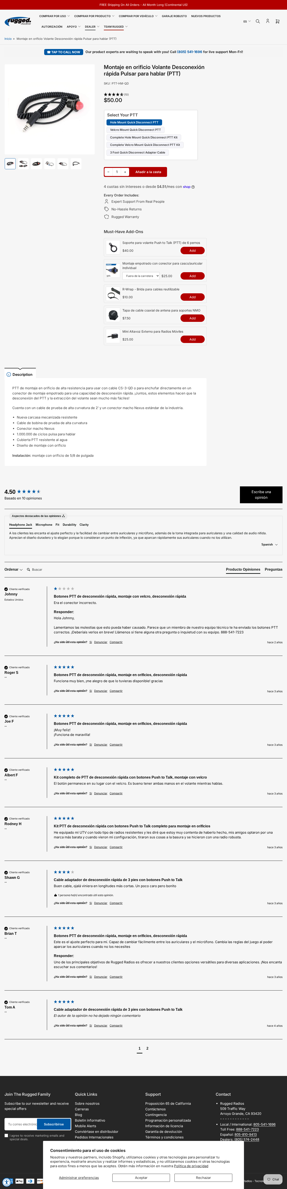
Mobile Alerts (85, 1126)
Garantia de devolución (163, 1131)
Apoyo (72, 26)
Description (23, 374)
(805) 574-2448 (246, 1139)
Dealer (90, 26)
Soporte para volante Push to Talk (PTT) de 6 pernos (161, 243)
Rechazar (203, 1178)
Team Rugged (114, 26)
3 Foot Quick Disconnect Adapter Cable (137, 152)
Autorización (51, 26)
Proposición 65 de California (168, 1103)
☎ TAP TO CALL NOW (63, 52)
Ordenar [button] (11, 569)
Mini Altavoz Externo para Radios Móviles (152, 331)
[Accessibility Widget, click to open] (6, 1182)
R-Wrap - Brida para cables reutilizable (150, 289)
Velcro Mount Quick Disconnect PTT (135, 129)
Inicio (8, 38)
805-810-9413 (246, 1134)
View (113, 252)
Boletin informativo (90, 1120)
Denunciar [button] (100, 642)
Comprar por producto (92, 16)
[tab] (243, 570)
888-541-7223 (247, 1129)
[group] (28, 492)
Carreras (82, 1109)
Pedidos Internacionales (94, 1137)
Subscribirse (54, 1124)
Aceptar (141, 1178)
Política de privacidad (191, 1166)
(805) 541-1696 (189, 52)
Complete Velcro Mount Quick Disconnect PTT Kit (145, 145)
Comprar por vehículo (136, 16)
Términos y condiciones (164, 1137)
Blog (78, 1115)
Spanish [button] (267, 544)
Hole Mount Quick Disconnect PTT (134, 122)
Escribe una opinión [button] (261, 495)
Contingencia (156, 1115)
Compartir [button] (116, 642)
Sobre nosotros (87, 1103)
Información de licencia (164, 1126)
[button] (155, 95)
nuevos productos (206, 16)
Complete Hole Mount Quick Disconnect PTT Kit (144, 137)
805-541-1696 (264, 1124)
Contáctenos (155, 1109)
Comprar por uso (52, 16)
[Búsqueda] (258, 21)
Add (192, 250)
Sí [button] (90, 642)
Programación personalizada (168, 1120)
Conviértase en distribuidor (96, 1131)
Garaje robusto (174, 16)
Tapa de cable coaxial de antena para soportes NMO (161, 310)
